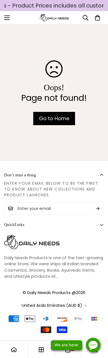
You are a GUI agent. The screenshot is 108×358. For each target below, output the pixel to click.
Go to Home (54, 118)
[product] (14, 349)
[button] (97, 17)
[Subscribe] (98, 208)
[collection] (41, 349)
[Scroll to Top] (98, 328)
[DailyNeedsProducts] (54, 17)
